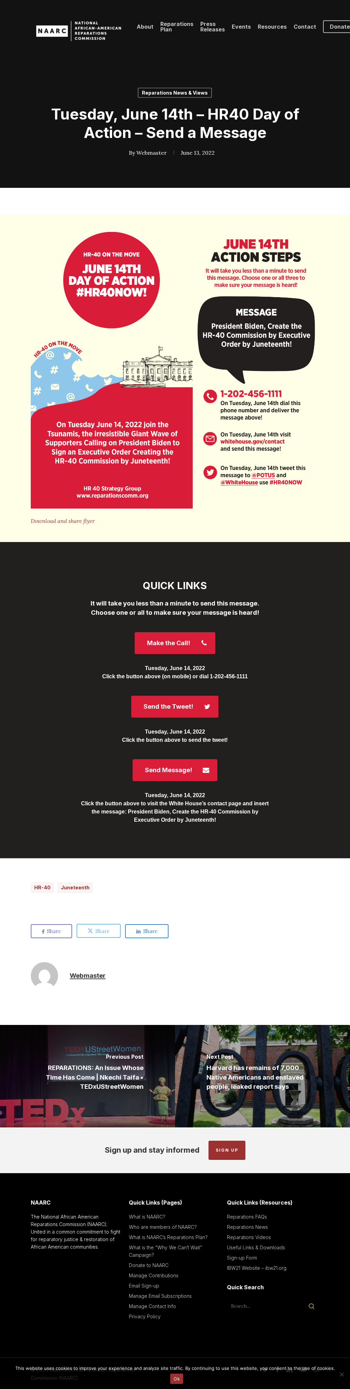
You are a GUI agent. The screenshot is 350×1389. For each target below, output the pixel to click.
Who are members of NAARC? (163, 1227)
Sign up (227, 1150)
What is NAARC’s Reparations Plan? (168, 1237)
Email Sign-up (144, 1286)
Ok (177, 1378)
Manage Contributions (153, 1275)
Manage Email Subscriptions (160, 1296)
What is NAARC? (147, 1217)
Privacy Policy (145, 1316)
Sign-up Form (242, 1258)
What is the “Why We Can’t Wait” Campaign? (165, 1251)
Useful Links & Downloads (256, 1247)
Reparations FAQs (247, 1217)
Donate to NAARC (149, 1265)
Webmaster (151, 152)
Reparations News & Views (175, 93)
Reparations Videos (249, 1237)
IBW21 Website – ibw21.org (256, 1268)
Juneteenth (75, 887)
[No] (341, 1374)
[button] (175, 643)
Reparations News (247, 1227)
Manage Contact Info (152, 1306)
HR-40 (42, 887)
